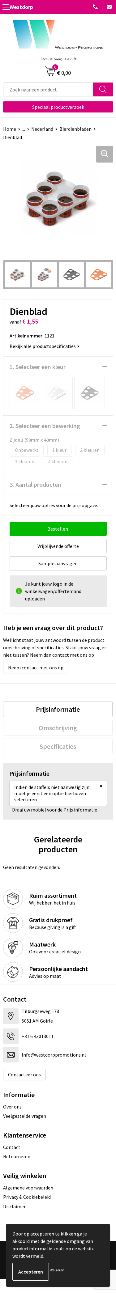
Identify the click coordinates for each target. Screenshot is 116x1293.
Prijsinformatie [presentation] (58, 709)
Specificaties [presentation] (58, 746)
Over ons (12, 1107)
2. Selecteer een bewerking (45, 426)
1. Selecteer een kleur (38, 367)
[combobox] (48, 89)
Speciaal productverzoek (58, 107)
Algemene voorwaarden (28, 1188)
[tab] (58, 709)
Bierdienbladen (75, 129)
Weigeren (57, 1270)
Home (9, 129)
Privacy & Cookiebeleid (27, 1197)
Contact (11, 1147)
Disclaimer (14, 1206)
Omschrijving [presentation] (58, 727)
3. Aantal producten (35, 484)
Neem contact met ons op (35, 667)
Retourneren (16, 1156)
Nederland (42, 129)
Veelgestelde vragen (24, 1116)
